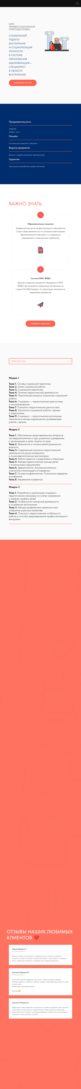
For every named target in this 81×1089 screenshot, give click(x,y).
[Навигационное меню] (77, 4)
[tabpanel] (40, 456)
